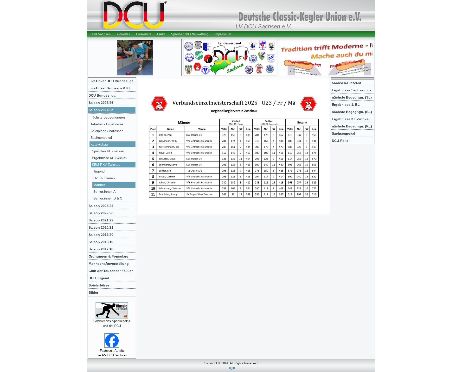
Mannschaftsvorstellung (109, 264)
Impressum (222, 34)
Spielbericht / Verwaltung (190, 34)
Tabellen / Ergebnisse (106, 124)
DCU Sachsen (100, 34)
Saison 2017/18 (101, 249)
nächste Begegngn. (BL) (352, 112)
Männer (99, 185)
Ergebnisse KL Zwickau (109, 158)
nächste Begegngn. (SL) (352, 97)
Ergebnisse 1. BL (346, 104)
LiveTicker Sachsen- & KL (110, 88)
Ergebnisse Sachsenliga (352, 90)
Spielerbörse (99, 285)
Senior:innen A (104, 191)
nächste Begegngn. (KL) (352, 126)
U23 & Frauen (104, 178)
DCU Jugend (99, 278)
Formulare (143, 34)
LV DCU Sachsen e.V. (264, 26)
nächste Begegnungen (107, 117)
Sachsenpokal (101, 138)
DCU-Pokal (340, 141)
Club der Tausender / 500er (111, 271)
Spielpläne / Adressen (106, 131)
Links (161, 34)
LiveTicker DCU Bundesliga (111, 81)
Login (231, 368)
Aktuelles (123, 34)
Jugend (99, 171)
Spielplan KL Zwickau (108, 151)
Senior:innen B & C (107, 198)
